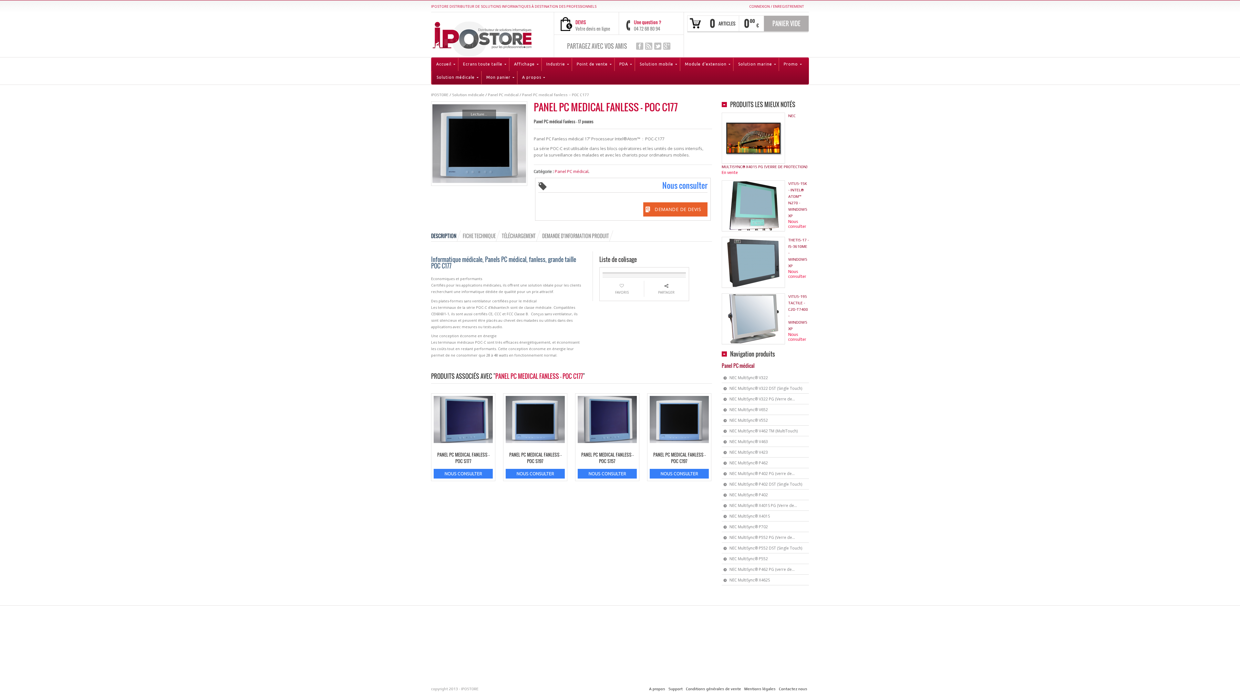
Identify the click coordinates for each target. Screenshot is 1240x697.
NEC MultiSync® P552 (748, 558)
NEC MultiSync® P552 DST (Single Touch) (765, 548)
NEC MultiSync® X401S (749, 516)
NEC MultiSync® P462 (748, 463)
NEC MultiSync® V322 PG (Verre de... (762, 399)
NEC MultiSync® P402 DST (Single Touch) (765, 484)
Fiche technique (479, 235)
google (666, 46)
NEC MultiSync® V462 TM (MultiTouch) (763, 431)
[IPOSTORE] (482, 37)
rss (648, 46)
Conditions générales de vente (713, 689)
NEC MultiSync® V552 (748, 420)
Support (675, 689)
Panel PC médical (571, 171)
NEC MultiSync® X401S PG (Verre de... (763, 505)
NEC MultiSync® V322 (748, 377)
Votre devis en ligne (592, 28)
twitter (657, 46)
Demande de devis (678, 209)
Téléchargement (519, 235)
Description (443, 235)
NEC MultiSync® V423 (748, 452)
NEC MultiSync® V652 (748, 409)
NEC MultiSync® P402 (748, 495)
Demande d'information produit (575, 235)
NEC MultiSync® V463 (748, 441)
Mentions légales (760, 689)
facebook (639, 46)
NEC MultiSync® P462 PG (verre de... (762, 569)
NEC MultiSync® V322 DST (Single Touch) (765, 388)
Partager (666, 292)
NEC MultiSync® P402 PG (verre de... (762, 473)
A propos (657, 689)
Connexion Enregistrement (776, 6)
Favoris (622, 292)
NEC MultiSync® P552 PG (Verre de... (762, 537)
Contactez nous (793, 689)
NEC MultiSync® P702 (748, 527)
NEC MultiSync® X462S (749, 580)
